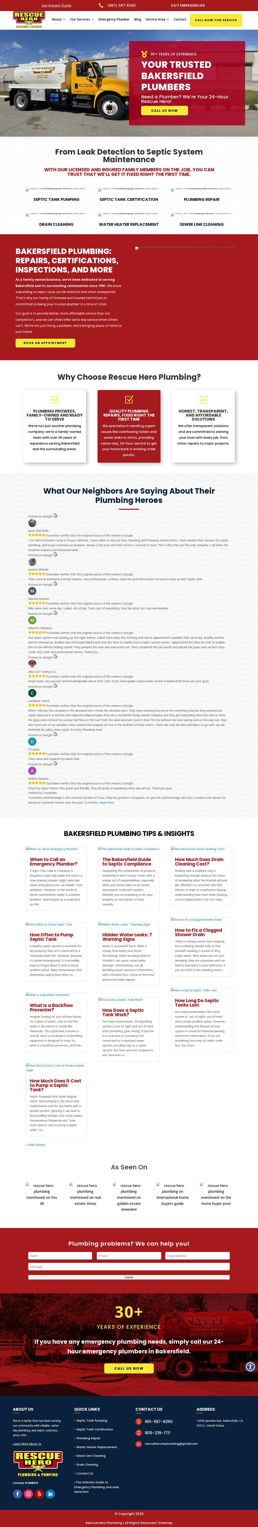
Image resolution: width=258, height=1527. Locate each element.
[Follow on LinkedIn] (50, 1494)
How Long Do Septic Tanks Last (197, 1003)
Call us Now (164, 110)
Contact (180, 19)
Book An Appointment (45, 343)
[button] (250, 1366)
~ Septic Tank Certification (93, 1429)
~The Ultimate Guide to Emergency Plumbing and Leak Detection (96, 1487)
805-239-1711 (157, 1433)
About (57, 19)
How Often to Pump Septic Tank (51, 937)
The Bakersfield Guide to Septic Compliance (126, 861)
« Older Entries (35, 1145)
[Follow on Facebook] (17, 1494)
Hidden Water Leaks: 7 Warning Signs (127, 937)
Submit (129, 1277)
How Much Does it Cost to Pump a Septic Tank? (55, 1085)
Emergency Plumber (114, 19)
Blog (137, 19)
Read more (107, 802)
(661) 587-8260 (122, 5)
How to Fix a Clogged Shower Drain (198, 932)
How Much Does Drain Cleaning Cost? (199, 861)
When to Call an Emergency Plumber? (53, 861)
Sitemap (165, 1523)
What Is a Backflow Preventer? (51, 1007)
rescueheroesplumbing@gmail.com (171, 1444)
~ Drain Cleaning (86, 1465)
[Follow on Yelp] (39, 1494)
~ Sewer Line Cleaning (90, 1456)
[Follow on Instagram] (28, 1494)
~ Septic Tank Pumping (90, 1421)
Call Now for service (216, 20)
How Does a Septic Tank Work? (123, 1012)
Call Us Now (129, 1368)
